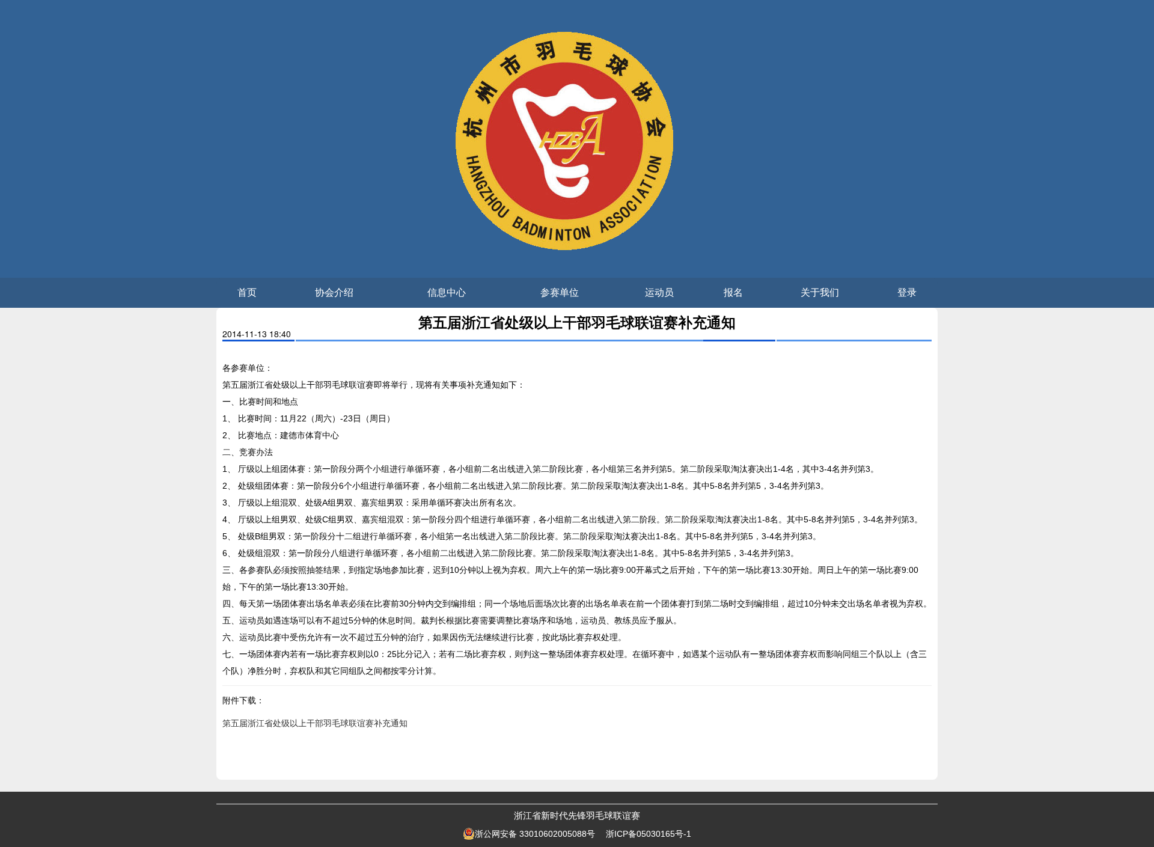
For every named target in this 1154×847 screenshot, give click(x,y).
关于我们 (820, 292)
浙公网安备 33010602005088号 (535, 834)
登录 (907, 292)
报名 (733, 292)
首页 (247, 292)
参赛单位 (559, 292)
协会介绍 (334, 292)
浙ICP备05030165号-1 (648, 834)
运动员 (659, 292)
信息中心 (446, 292)
